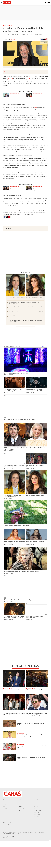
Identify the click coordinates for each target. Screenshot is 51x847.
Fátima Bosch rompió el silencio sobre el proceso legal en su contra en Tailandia (26, 311)
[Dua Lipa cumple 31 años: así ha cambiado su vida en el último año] (14, 678)
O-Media (36, 799)
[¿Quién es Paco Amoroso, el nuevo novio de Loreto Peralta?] (9, 723)
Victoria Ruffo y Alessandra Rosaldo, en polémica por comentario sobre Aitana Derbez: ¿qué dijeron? (25, 298)
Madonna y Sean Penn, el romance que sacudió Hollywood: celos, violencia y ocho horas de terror (25, 321)
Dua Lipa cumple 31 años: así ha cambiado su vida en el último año (12, 690)
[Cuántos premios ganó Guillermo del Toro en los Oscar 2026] (9, 757)
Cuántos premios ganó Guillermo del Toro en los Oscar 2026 (31, 758)
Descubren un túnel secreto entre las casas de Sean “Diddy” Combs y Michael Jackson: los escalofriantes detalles (40, 97)
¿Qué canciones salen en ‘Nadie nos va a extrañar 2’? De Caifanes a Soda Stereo (36, 690)
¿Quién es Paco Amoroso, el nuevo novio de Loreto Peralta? (30, 724)
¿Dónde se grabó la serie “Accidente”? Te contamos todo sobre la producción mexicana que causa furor (17, 189)
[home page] (7, 2)
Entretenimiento (7, 25)
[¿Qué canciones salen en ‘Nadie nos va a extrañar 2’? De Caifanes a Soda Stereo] (37, 678)
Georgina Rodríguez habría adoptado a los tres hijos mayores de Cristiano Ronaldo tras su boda (24, 303)
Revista (47, 2)
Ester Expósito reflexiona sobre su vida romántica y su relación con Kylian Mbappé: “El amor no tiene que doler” (32, 735)
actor (35, 107)
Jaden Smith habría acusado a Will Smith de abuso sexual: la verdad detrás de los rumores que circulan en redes (17, 97)
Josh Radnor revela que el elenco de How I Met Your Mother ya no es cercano (14, 714)
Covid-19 (16, 221)
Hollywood (28, 78)
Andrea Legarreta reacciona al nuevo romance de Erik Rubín (31, 746)
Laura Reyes (12, 39)
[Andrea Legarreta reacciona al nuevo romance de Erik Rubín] (9, 746)
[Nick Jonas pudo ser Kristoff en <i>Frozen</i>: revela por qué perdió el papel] (37, 702)
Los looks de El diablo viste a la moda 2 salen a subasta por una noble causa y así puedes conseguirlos (26, 316)
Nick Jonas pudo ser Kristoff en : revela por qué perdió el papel (36, 714)
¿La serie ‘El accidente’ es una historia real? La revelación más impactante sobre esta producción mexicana (40, 189)
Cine (10, 221)
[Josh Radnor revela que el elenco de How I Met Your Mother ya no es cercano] (14, 702)
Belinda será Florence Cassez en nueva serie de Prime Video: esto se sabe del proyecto (25, 307)
